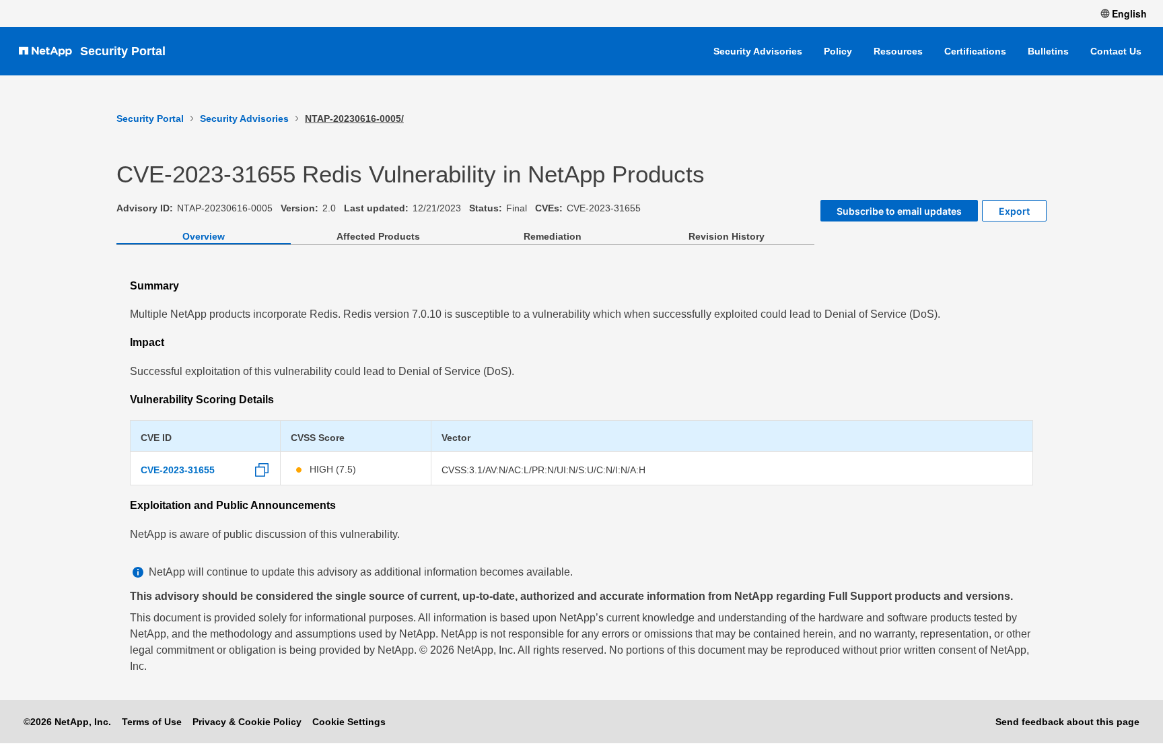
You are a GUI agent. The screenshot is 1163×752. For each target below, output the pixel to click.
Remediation (553, 236)
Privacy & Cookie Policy (247, 721)
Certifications (975, 51)
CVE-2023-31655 (178, 470)
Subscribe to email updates (899, 211)
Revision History (727, 236)
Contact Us (1115, 51)
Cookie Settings (349, 721)
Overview (203, 236)
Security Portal (123, 51)
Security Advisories (757, 51)
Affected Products (378, 236)
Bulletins (1048, 51)
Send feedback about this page (1067, 721)
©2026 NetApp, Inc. (67, 721)
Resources (898, 51)
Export (1014, 211)
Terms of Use (152, 721)
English (1129, 13)
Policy (838, 51)
